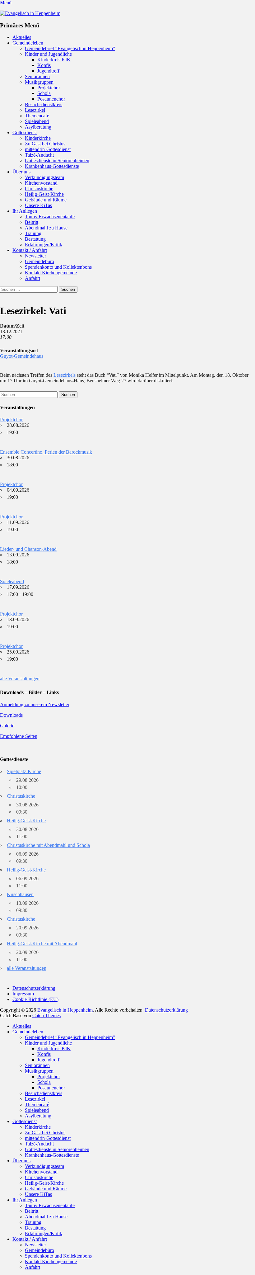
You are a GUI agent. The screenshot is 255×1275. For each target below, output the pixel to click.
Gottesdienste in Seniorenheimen (57, 160)
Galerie (7, 725)
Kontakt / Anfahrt (29, 250)
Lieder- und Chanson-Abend (28, 549)
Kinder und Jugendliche (48, 54)
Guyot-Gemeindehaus (21, 356)
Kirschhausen (20, 894)
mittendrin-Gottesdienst (48, 149)
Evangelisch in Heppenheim (65, 1010)
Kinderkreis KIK (54, 59)
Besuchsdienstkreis (43, 104)
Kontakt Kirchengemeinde (51, 272)
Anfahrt (32, 278)
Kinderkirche (38, 138)
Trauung (33, 233)
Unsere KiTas (38, 205)
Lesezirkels (64, 375)
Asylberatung (38, 127)
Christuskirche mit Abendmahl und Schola (48, 845)
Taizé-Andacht (39, 155)
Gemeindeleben (27, 42)
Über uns (21, 171)
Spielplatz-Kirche (24, 771)
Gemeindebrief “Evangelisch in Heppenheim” (70, 48)
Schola (44, 93)
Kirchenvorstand (41, 183)
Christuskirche (39, 188)
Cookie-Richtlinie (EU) (35, 999)
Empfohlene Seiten (18, 736)
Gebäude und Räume (46, 199)
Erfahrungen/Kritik (43, 244)
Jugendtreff (48, 70)
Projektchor (48, 87)
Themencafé (37, 115)
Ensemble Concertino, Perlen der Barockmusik (46, 452)
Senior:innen (37, 76)
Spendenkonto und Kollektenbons (58, 267)
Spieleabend (37, 121)
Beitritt (31, 222)
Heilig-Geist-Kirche (44, 194)
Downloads (11, 715)
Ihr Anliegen (24, 211)
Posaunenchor (51, 99)
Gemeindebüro (39, 261)
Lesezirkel (35, 110)
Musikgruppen (39, 82)
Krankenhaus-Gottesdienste (52, 166)
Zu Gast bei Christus (45, 143)
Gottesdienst (24, 132)
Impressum (23, 993)
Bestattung (35, 239)
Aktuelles (21, 37)
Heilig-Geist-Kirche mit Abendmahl (42, 943)
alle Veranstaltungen (19, 678)
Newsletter (35, 255)
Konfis (44, 65)
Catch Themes (46, 1015)
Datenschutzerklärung (33, 988)
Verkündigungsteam (44, 177)
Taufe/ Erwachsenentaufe (50, 216)
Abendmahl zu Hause (46, 227)
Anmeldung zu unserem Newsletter (34, 704)
